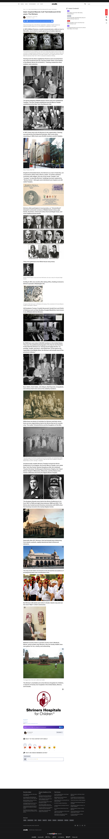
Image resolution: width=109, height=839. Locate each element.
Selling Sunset (60, 820)
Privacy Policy (29, 825)
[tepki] (25, 747)
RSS (38, 825)
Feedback (25, 825)
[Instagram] (75, 825)
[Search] (85, 4)
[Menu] (19, 4)
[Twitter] (80, 825)
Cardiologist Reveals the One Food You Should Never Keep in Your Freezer (76, 28)
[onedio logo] (54, 4)
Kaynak (24, 719)
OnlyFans (54, 820)
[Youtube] (82, 825)
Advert (33, 825)
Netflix (25, 820)
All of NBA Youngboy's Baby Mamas (60, 803)
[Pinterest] (85, 825)
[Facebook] (78, 825)
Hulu (35, 820)
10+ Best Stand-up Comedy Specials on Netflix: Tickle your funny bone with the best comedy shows (77, 798)
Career (36, 825)
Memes (49, 820)
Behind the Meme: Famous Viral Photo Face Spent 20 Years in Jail (75, 23)
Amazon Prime (30, 820)
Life (27, 9)
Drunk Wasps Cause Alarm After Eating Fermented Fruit (74, 13)
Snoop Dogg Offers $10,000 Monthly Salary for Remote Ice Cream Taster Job (76, 18)
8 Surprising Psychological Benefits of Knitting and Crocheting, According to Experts (30, 807)
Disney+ (39, 820)
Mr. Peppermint (31, 16)
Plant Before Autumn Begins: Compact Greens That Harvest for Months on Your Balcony (30, 811)
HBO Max (66, 820)
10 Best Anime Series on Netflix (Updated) (78, 800)
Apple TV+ (44, 820)
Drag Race (71, 820)
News (24, 9)
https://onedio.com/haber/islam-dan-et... (32, 723)
